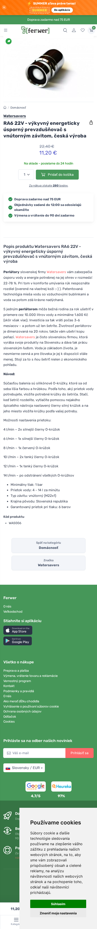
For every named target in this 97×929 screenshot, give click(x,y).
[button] (17, 630)
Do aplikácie (62, 9)
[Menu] (5, 30)
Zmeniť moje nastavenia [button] (58, 913)
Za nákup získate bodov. (48, 185)
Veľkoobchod (12, 612)
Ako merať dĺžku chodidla (21, 701)
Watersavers (56, 272)
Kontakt (8, 686)
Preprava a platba (16, 671)
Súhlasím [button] (58, 904)
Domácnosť (18, 107)
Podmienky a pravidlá (18, 691)
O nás (7, 606)
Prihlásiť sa (79, 753)
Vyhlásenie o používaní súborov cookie (31, 706)
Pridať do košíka (60, 175)
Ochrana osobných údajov (22, 711)
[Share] (91, 122)
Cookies (9, 722)
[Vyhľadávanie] (65, 30)
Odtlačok (9, 717)
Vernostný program (17, 681)
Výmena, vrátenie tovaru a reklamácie (30, 676)
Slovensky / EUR (26, 768)
